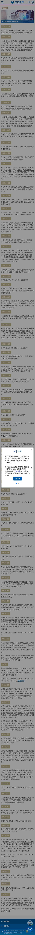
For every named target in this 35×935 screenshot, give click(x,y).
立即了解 (17, 478)
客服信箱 (17, 471)
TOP (30, 929)
